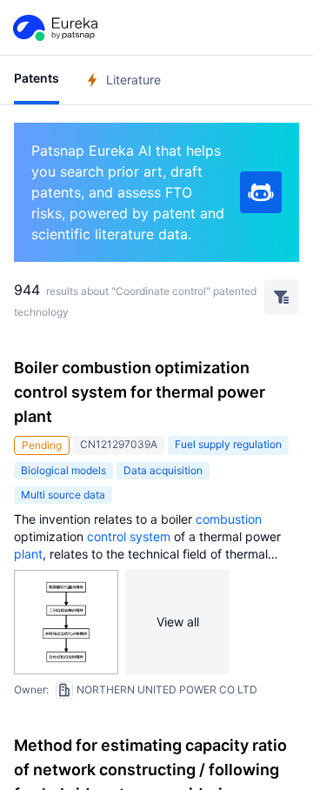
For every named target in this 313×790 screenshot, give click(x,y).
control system (128, 536)
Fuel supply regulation (228, 444)
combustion (229, 519)
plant (28, 553)
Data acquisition (163, 470)
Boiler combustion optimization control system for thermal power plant (139, 391)
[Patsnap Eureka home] (53, 28)
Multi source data (63, 494)
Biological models (63, 470)
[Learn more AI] (261, 192)
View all (177, 621)
